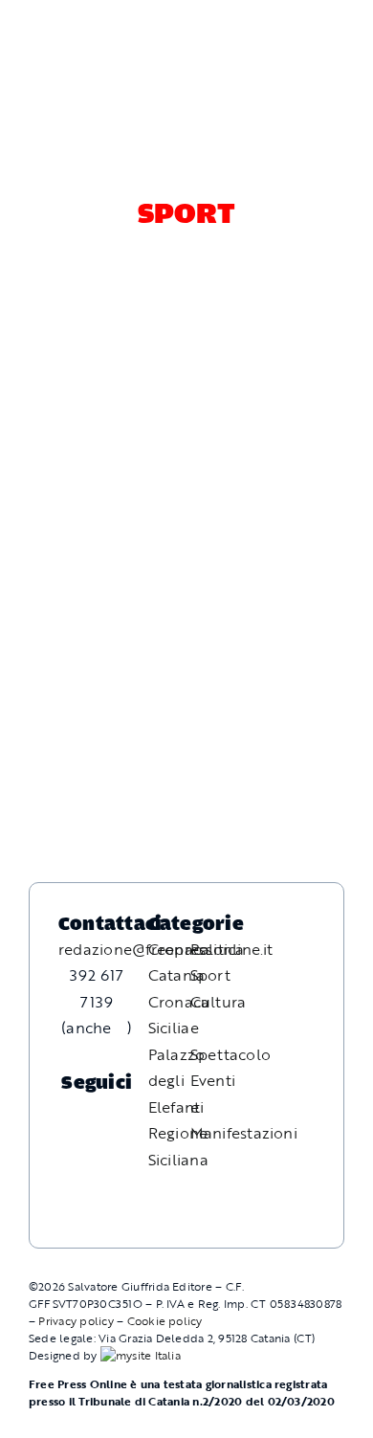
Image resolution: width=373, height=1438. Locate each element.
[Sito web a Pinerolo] (140, 1354)
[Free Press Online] (272, 23)
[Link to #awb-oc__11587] (58, 41)
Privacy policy (75, 1320)
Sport (210, 974)
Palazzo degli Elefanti (177, 1080)
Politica (217, 949)
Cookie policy (165, 1320)
